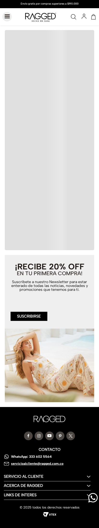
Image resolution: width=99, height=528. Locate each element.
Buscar (73, 17)
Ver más (49, 252)
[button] (29, 313)
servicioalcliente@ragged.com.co (37, 464)
